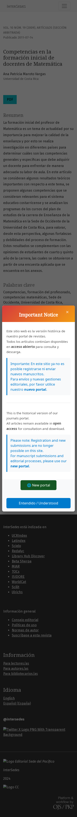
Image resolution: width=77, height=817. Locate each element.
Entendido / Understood (38, 503)
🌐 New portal (38, 485)
